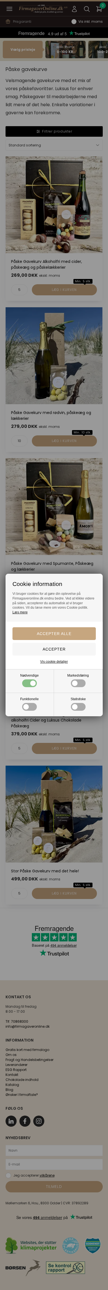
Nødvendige (29, 675)
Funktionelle (29, 699)
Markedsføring (78, 675)
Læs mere (20, 612)
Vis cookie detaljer (54, 662)
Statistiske (78, 699)
